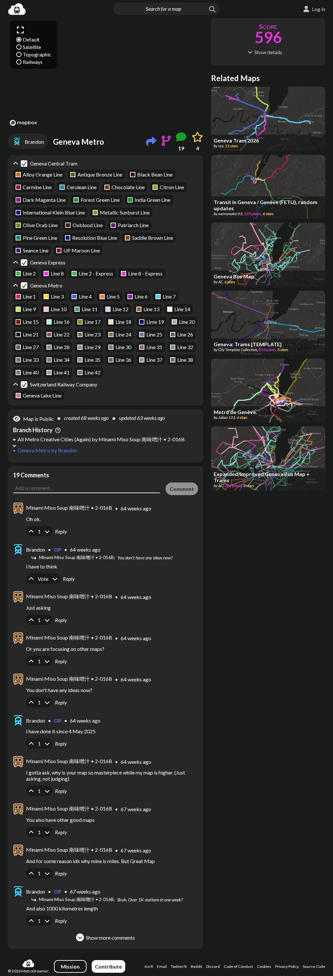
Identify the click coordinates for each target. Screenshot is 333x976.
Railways (33, 62)
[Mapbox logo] (23, 123)
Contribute (108, 966)
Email (162, 966)
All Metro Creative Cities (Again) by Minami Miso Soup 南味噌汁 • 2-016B (101, 439)
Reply (61, 531)
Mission (70, 966)
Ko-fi (149, 966)
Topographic (37, 54)
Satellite (32, 47)
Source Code (314, 966)
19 (181, 148)
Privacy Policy (287, 966)
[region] (105, 73)
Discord (213, 966)
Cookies (264, 966)
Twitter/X (179, 966)
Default (31, 39)
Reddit (196, 966)
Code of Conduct (238, 966)
